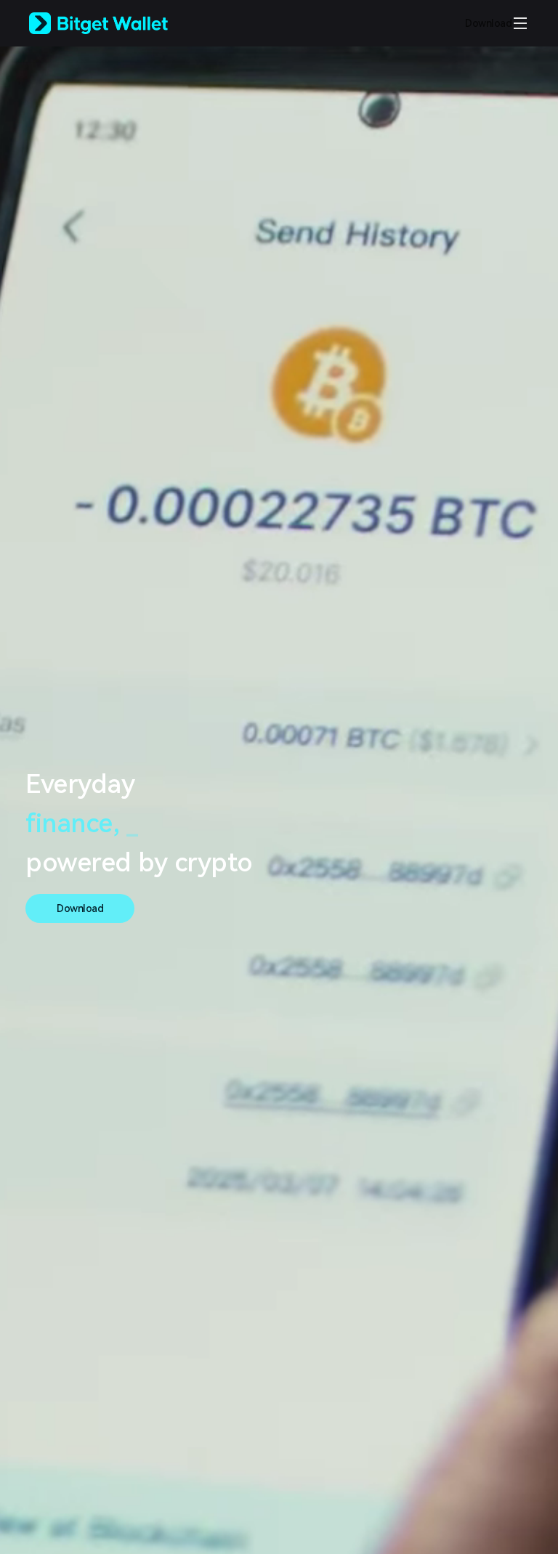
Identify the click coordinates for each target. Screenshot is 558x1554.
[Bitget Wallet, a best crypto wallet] (117, 23)
